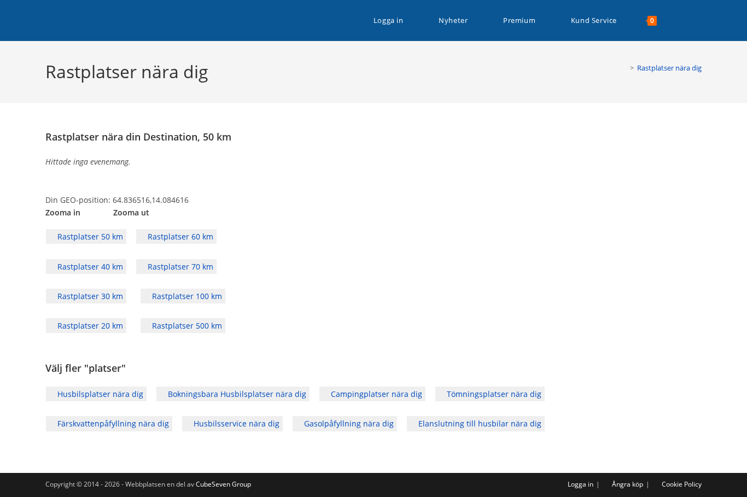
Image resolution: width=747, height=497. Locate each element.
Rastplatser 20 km (89, 325)
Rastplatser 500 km (186, 325)
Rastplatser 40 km (89, 266)
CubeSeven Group (223, 484)
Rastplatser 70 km (179, 266)
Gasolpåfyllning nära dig (348, 423)
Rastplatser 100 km (186, 296)
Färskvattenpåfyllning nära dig (112, 423)
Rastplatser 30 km (89, 296)
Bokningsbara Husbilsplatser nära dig (236, 394)
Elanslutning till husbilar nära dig (478, 423)
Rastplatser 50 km (89, 236)
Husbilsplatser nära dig (99, 394)
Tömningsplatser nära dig (493, 394)
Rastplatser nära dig (669, 68)
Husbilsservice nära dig (235, 423)
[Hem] (624, 68)
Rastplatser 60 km (179, 236)
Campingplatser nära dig (375, 394)
